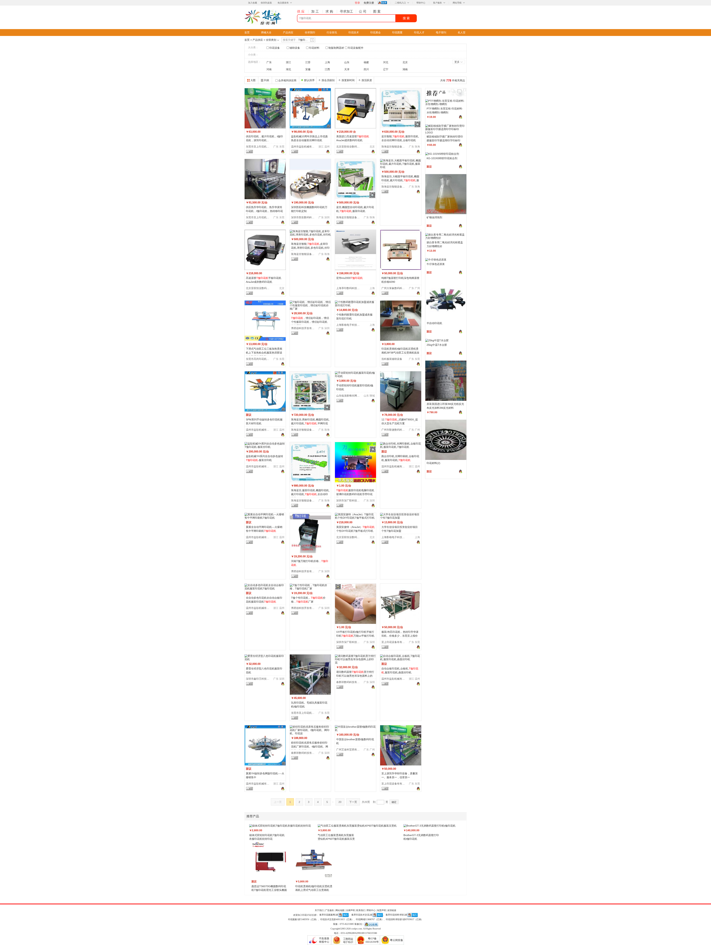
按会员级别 (328, 80)
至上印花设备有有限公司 (395, 642)
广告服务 (329, 910)
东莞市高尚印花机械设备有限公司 (265, 358)
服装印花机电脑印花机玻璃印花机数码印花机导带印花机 (355, 494)
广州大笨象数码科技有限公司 (398, 288)
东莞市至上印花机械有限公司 (263, 146)
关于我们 (319, 910)
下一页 (353, 801)
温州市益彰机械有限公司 (305, 146)
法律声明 (350, 910)
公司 (363, 11)
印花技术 (353, 32)
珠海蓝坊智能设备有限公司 (397, 146)
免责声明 (381, 910)
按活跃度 (367, 80)
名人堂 (461, 32)
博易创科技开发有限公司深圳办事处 (312, 328)
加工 (315, 11)
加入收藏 (252, 2)
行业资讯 (332, 32)
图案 (377, 11)
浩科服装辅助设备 (391, 358)
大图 (253, 80)
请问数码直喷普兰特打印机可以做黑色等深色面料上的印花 (355, 675)
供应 (301, 11)
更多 (458, 62)
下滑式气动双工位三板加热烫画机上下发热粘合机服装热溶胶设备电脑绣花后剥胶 (264, 352)
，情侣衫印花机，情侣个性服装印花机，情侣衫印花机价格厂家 (310, 321)
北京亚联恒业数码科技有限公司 (354, 146)
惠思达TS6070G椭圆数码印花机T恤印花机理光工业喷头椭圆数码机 (269, 890)
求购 (330, 11)
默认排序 (309, 80)
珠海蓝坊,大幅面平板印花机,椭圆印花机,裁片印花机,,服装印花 (400, 180)
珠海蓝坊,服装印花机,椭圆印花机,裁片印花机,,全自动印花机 (310, 494)
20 (339, 801)
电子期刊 (441, 32)
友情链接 (391, 910)
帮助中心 (420, 2)
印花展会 (375, 32)
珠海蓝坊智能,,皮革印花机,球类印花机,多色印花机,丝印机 (310, 247)
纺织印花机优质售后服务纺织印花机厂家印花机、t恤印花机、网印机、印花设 (309, 746)
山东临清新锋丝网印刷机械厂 (353, 395)
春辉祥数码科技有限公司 (350, 682)
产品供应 (288, 32)
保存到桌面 (266, 2)
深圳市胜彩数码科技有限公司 (308, 217)
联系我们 (360, 910)
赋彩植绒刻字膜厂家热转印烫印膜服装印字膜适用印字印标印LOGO (445, 140)
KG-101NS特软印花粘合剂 (442, 158)
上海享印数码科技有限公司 (351, 288)
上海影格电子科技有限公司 (351, 324)
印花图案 (397, 32)
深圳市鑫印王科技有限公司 (261, 678)
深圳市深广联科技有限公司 (351, 500)
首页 (247, 32)
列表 (266, 80)
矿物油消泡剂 (434, 217)
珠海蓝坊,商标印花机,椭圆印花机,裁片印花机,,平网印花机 (310, 423)
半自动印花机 (434, 323)
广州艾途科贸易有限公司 (350, 749)
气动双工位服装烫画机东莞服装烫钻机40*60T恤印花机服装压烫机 (336, 839)
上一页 (278, 801)
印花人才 (419, 32)
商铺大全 (266, 32)
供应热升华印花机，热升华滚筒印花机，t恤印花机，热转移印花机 (264, 211)
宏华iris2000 (349, 277)
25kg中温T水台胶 (437, 344)
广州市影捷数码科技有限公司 (398, 429)
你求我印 (310, 32)
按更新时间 (348, 80)
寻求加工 (346, 11)
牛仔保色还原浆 (436, 264)
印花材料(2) (433, 463)
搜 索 (406, 18)
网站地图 (340, 910)
